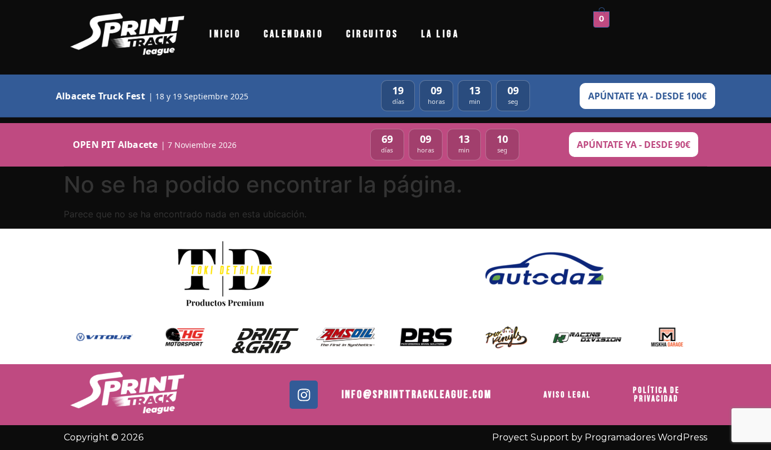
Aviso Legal (567, 395)
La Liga (440, 34)
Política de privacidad (656, 394)
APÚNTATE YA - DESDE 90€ (633, 144)
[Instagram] (304, 395)
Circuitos (372, 34)
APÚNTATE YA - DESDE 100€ (647, 96)
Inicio (225, 34)
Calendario (293, 34)
